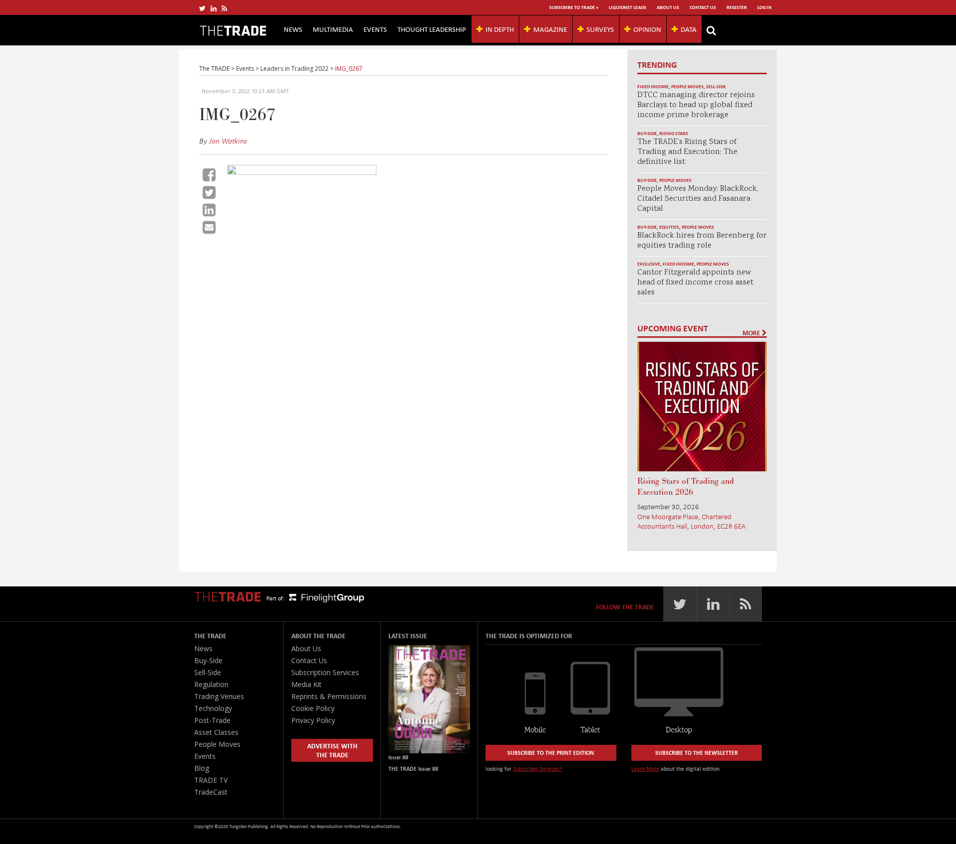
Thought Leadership (431, 29)
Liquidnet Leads (627, 7)
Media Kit (306, 684)
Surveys (600, 29)
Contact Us (703, 7)
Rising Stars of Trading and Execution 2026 (685, 487)
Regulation (211, 684)
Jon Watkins (228, 140)
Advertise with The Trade (332, 750)
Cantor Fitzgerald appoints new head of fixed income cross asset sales (695, 282)
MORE (752, 332)
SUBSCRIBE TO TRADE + (573, 7)
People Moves (687, 86)
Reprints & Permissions (328, 696)
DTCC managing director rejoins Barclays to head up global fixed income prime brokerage (696, 105)
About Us (668, 7)
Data (689, 29)
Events (375, 29)
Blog (201, 768)
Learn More (645, 768)
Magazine (550, 29)
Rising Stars (673, 133)
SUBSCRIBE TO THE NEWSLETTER (696, 752)
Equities (669, 227)
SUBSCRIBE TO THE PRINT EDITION (550, 752)
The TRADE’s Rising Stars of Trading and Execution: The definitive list (687, 152)
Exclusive (648, 264)
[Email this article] (209, 227)
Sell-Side (716, 86)
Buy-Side (647, 133)
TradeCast (211, 792)
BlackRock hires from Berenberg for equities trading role (702, 241)
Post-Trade (212, 720)
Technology (213, 708)
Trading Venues (219, 696)
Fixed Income (653, 86)
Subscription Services (325, 672)
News (293, 29)
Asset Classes (216, 732)
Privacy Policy (313, 720)
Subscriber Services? (538, 768)
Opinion (647, 29)
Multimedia (333, 29)
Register (736, 7)
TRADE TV (211, 780)
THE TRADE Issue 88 (413, 768)
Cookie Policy (313, 708)
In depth (499, 29)
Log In (764, 7)
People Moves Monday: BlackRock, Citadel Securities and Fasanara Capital (697, 199)
